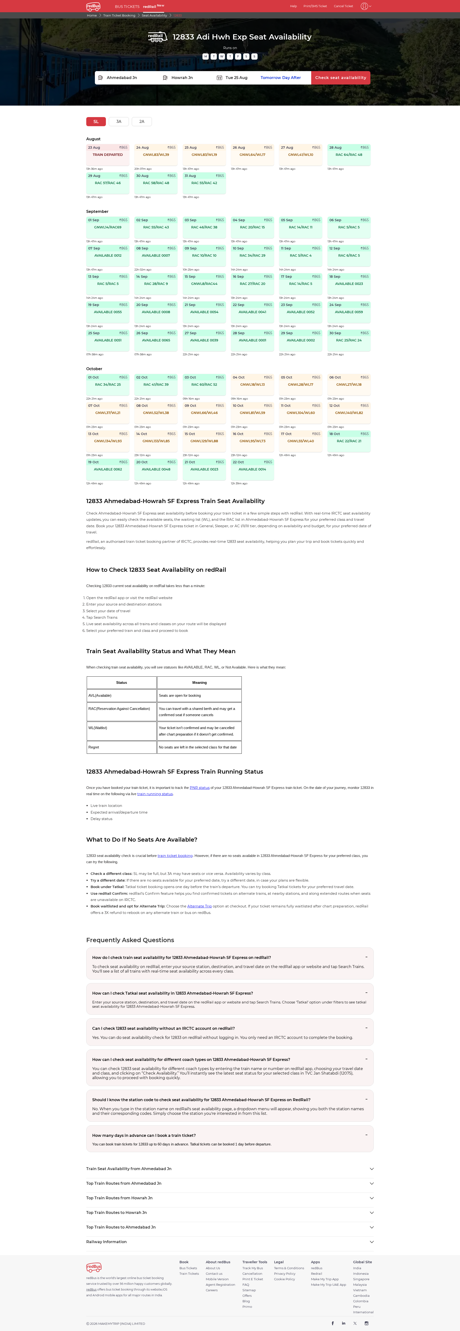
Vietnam (360, 1290)
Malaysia (360, 1284)
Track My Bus (252, 1268)
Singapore (361, 1279)
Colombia (360, 1301)
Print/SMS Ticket (315, 6)
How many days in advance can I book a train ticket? (144, 1135)
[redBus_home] (98, 6)
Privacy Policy (284, 1273)
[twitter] (355, 1323)
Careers (212, 1290)
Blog (246, 1301)
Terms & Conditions (289, 1268)
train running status (155, 794)
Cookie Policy (284, 1279)
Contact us (214, 1273)
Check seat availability (341, 77)
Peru (357, 1306)
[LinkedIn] (343, 1323)
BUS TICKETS (127, 6)
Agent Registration (220, 1284)
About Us (213, 1268)
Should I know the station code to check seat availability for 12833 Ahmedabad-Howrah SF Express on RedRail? (201, 1100)
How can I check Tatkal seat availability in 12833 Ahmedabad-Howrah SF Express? (172, 993)
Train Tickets (189, 1273)
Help (293, 6)
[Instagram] (366, 1323)
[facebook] (332, 1323)
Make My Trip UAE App (328, 1284)
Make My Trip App (325, 1279)
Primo (247, 1306)
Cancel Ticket (343, 6)
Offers (247, 1295)
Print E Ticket (252, 1279)
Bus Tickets (188, 1268)
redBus (316, 1268)
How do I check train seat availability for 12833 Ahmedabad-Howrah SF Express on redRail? (181, 957)
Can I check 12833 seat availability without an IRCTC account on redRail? (163, 1028)
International (363, 1312)
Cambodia (361, 1295)
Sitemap (249, 1290)
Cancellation (252, 1273)
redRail (153, 6)
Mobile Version (217, 1279)
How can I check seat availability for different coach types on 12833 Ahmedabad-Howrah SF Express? (191, 1059)
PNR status (200, 788)
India (357, 1268)
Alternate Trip (199, 906)
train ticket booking (175, 856)
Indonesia (361, 1273)
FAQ (245, 1284)
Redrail (316, 1273)
